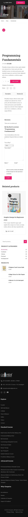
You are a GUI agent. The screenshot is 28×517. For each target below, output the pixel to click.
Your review (8, 148)
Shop (7, 20)
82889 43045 (8, 2)
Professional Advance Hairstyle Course (10, 466)
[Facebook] (7, 88)
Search (26, 241)
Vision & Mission (5, 414)
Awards (2, 495)
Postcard (3, 256)
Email (16, 163)
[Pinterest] (14, 88)
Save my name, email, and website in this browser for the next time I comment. (14, 171)
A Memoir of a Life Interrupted (16, 280)
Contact (3, 423)
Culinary (3, 254)
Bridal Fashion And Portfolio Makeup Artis (11, 433)
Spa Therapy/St (4, 451)
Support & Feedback (6, 501)
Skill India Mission (5, 408)
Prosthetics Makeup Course (7, 457)
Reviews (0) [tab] (20, 94)
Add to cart (15, 81)
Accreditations (4, 492)
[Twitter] (11, 88)
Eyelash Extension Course (7, 454)
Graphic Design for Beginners (14, 217)
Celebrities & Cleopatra (6, 498)
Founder (3, 405)
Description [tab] (8, 94)
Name (6, 163)
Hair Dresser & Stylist (6, 445)
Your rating (8, 142)
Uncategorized (4, 258)
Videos (2, 420)
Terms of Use (19, 512)
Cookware (3, 251)
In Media (3, 411)
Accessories (13, 20)
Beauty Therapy (4, 448)
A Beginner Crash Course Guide (16, 267)
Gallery (2, 417)
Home (2, 20)
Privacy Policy (10, 512)
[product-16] (14, 39)
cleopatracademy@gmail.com (10, 388)
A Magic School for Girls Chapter (17, 274)
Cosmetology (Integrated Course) (9, 442)
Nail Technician (4, 439)
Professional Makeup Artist (7, 436)
